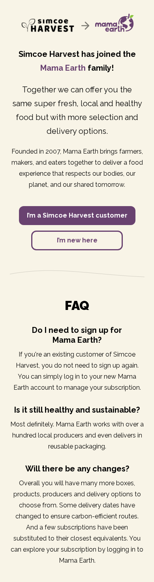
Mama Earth (63, 68)
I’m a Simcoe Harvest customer (77, 215)
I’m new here (77, 240)
